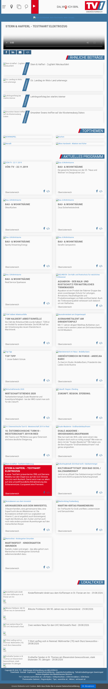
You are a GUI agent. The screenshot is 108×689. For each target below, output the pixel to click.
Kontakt (23, 672)
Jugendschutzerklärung (64, 672)
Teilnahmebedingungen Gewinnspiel (89, 672)
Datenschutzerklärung (45, 672)
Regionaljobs (46, 679)
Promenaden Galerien (30, 679)
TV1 (20, 677)
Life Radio (47, 677)
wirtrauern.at (81, 679)
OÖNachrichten (58, 677)
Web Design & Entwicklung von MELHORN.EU (40, 670)
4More (71, 679)
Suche (27, 7)
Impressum (31, 672)
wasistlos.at (62, 679)
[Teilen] (20, 52)
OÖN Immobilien (72, 677)
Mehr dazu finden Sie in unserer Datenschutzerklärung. (58, 686)
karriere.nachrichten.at (32, 677)
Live (34, 7)
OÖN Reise (85, 677)
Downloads (15, 672)
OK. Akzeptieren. (88, 686)
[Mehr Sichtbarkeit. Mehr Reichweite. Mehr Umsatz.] (54, 18)
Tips (54, 679)
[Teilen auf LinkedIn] (13, 52)
